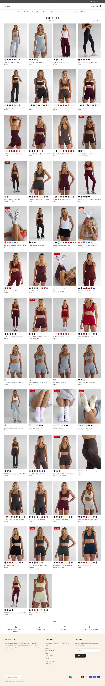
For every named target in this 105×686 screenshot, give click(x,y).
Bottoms (45, 12)
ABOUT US (48, 648)
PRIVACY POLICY (50, 651)
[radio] (5, 60)
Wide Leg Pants (36, 12)
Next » (55, 621)
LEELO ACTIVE (12, 681)
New (19, 12)
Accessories (69, 12)
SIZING (47, 645)
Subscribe (80, 655)
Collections (84, 12)
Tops (52, 12)
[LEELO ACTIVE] (52, 6)
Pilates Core (60, 12)
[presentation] (50, 105)
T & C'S (47, 658)
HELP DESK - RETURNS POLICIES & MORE (57, 643)
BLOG (46, 653)
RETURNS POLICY (50, 661)
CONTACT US (49, 664)
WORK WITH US (50, 656)
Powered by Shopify (20, 681)
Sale (76, 12)
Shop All (26, 12)
